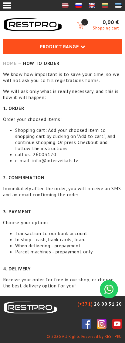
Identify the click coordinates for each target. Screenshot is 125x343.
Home (10, 63)
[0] (80, 25)
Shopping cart (106, 28)
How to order (41, 63)
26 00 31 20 (99, 304)
